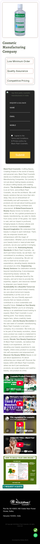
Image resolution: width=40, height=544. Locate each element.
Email (12, 116)
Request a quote (14, 487)
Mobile (13, 125)
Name (12, 108)
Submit (20, 155)
